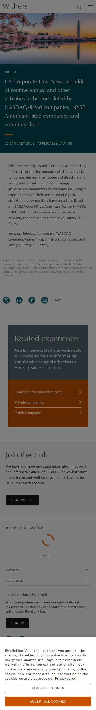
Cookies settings (48, 688)
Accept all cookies (48, 701)
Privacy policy (65, 678)
